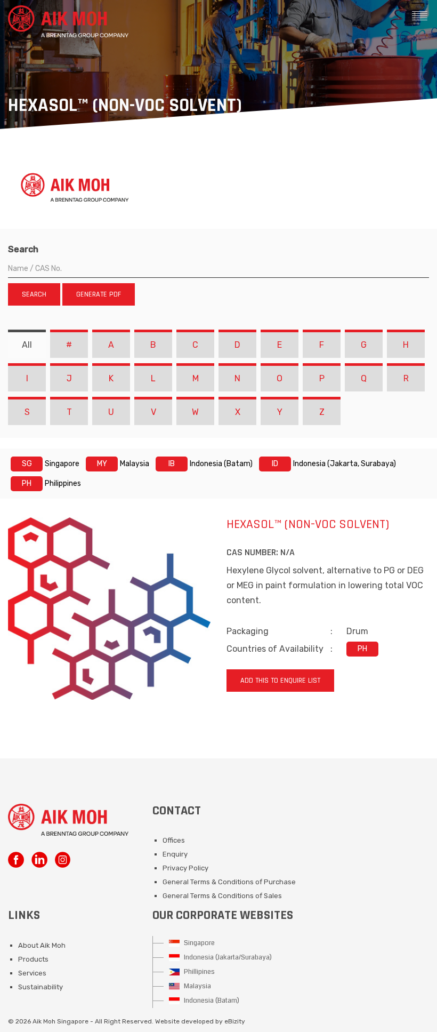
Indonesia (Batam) (210, 1000)
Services (32, 973)
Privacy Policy (185, 868)
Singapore (198, 943)
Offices (174, 840)
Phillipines (198, 972)
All (27, 345)
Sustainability (40, 987)
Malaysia (196, 986)
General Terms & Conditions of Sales (222, 896)
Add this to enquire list (280, 680)
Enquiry (175, 854)
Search (23, 249)
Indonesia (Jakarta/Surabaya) (227, 957)
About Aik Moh (42, 945)
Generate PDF (98, 294)
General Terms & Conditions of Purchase (229, 882)
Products (33, 959)
